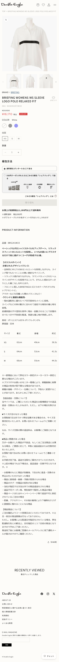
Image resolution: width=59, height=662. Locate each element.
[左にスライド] (3, 82)
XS (6, 139)
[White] (4, 126)
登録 (6, 645)
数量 (4, 145)
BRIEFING (15, 92)
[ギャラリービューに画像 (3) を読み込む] (46, 81)
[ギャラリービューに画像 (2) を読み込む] (30, 81)
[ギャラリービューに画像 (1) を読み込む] (14, 81)
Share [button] (54, 542)
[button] (55, 5)
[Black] (10, 126)
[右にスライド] (56, 82)
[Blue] (16, 126)
